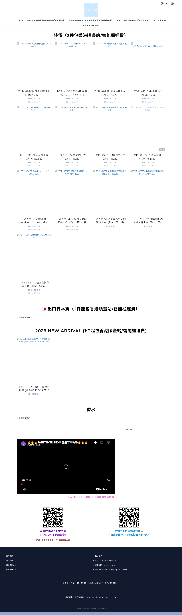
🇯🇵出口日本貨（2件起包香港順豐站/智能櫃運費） (91, 20)
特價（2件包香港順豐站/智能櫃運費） (133, 20)
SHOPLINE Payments (96, 608)
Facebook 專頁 (91, 25)
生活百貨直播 (160, 20)
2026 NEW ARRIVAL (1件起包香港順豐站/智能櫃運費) (40, 20)
